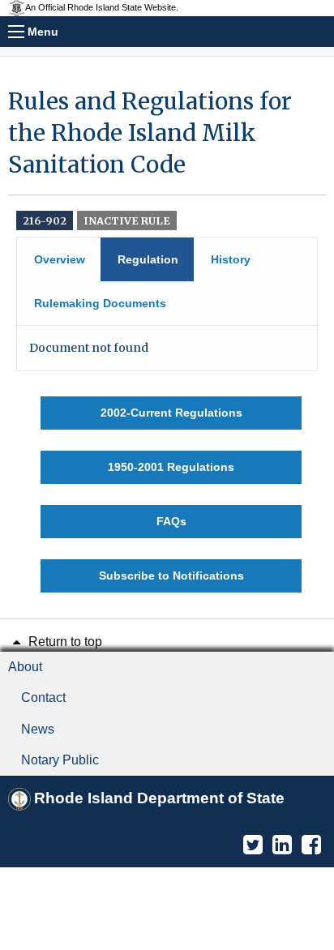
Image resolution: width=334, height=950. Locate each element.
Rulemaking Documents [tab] (100, 303)
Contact (43, 697)
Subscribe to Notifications (171, 575)
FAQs (171, 521)
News (37, 729)
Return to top (63, 641)
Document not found (88, 347)
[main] (167, 339)
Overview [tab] (59, 259)
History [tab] (230, 259)
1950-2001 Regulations (171, 466)
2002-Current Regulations (171, 412)
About (25, 667)
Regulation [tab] (148, 259)
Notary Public (60, 760)
